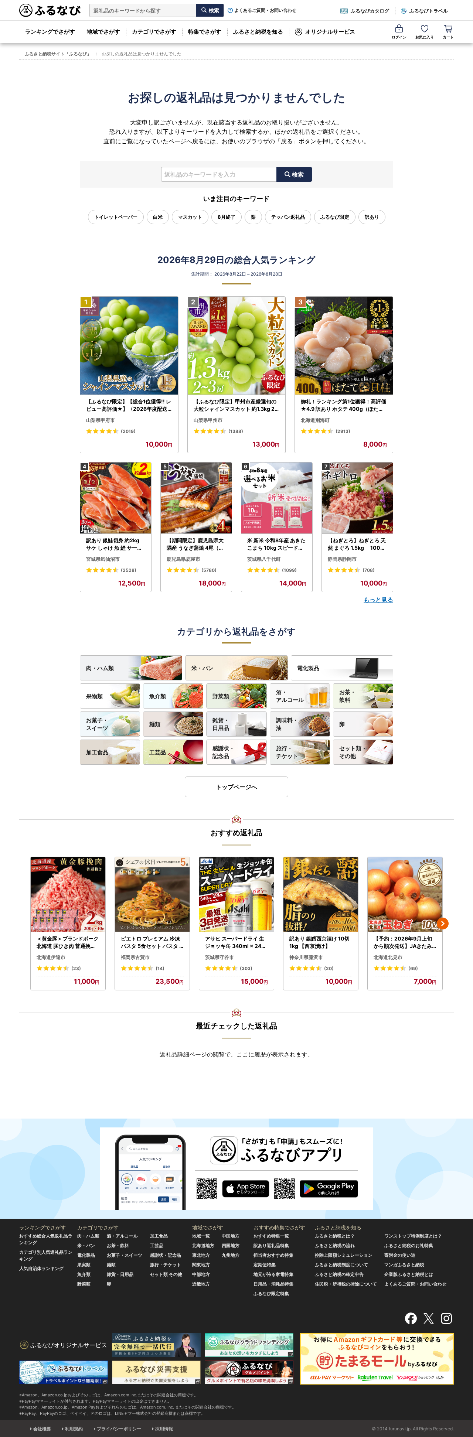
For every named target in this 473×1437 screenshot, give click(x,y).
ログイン (399, 37)
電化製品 (308, 668)
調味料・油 (287, 724)
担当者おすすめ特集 (273, 1255)
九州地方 (230, 1255)
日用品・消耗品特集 (273, 1284)
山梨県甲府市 (100, 420)
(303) (246, 968)
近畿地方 (201, 1284)
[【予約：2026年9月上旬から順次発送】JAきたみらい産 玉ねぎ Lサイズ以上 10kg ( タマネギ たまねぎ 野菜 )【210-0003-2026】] (405, 894)
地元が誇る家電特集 (273, 1274)
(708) (369, 570)
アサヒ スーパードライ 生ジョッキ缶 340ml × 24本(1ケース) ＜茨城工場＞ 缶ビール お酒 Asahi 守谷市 (235, 942)
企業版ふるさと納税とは (408, 1274)
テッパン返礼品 (288, 217)
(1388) (235, 431)
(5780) (209, 570)
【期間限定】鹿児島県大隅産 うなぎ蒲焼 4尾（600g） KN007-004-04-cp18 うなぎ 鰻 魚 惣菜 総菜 (196, 544)
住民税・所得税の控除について (346, 1284)
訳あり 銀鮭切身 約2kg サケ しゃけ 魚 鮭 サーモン (114, 544)
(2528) (128, 570)
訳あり (372, 217)
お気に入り (424, 37)
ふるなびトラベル (428, 11)
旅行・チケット (287, 752)
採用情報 (164, 1428)
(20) (329, 968)
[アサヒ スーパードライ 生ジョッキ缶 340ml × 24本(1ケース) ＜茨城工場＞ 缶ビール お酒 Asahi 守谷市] (236, 894)
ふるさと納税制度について (341, 1264)
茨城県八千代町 (264, 559)
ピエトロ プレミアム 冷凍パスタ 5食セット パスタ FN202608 (151, 942)
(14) (160, 968)
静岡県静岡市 (342, 559)
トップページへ (236, 787)
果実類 (84, 1264)
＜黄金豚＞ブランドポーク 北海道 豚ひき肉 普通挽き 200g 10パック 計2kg (68, 942)
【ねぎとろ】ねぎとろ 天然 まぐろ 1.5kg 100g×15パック (357, 544)
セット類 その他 (166, 1274)
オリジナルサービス (330, 31)
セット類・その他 (353, 752)
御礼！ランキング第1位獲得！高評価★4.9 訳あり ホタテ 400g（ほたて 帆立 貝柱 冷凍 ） (343, 405)
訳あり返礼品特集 (271, 1245)
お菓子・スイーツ (97, 724)
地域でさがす (103, 31)
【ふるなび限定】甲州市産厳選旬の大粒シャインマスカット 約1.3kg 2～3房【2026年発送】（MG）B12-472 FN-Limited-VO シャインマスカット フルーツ (236, 405)
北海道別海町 (315, 420)
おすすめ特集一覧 (271, 1236)
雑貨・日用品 (220, 724)
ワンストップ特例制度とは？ (413, 1236)
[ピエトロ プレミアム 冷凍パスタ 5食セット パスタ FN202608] (152, 894)
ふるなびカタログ (370, 11)
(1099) (289, 570)
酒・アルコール (290, 696)
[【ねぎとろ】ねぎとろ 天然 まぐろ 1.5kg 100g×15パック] (357, 498)
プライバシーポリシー (119, 1428)
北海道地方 (203, 1245)
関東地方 (201, 1264)
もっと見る (378, 599)
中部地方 (201, 1274)
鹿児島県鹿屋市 (183, 559)
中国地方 (230, 1236)
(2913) (343, 431)
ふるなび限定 (334, 217)
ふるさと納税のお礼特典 (408, 1245)
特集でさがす (204, 31)
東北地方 (201, 1255)
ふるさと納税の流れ (335, 1245)
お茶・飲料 (347, 696)
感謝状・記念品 (223, 752)
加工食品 (97, 752)
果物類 (94, 696)
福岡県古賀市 (135, 957)
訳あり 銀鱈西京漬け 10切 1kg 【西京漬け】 (319, 942)
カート (448, 37)
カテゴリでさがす (154, 31)
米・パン (202, 668)
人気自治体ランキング (41, 1268)
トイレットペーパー (115, 217)
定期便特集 (264, 1264)
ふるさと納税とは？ (335, 1236)
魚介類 (157, 696)
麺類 (154, 724)
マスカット (190, 217)
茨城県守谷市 (219, 957)
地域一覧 (201, 1236)
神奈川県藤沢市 (306, 957)
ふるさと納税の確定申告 (339, 1274)
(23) (76, 968)
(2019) (128, 431)
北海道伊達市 (51, 957)
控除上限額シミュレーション (343, 1255)
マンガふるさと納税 (404, 1264)
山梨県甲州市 (208, 420)
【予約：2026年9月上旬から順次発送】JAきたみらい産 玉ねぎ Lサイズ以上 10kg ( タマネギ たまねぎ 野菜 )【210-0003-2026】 (405, 942)
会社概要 (42, 1428)
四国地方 (230, 1245)
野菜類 (220, 696)
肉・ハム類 (100, 668)
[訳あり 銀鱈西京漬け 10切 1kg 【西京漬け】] (320, 894)
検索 (298, 174)
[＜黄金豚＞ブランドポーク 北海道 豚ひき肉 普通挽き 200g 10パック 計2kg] (68, 894)
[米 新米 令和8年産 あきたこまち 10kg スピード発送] (276, 498)
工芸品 (157, 752)
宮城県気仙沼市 (103, 559)
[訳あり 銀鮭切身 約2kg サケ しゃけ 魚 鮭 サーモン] (115, 498)
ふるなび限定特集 (271, 1293)
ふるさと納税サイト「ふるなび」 (58, 54)
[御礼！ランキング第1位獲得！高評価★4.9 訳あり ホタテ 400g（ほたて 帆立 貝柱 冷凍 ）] (344, 346)
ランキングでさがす (50, 31)
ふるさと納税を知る (258, 31)
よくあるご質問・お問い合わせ (265, 10)
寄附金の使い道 (399, 1255)
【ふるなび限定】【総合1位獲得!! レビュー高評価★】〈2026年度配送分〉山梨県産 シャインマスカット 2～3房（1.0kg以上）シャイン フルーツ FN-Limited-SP (128, 405)
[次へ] (443, 923)
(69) (413, 968)
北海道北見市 (388, 957)
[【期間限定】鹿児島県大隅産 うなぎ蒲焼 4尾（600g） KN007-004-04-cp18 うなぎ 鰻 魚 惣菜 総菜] (196, 498)
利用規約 (74, 1428)
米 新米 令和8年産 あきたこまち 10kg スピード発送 (276, 544)
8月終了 (226, 217)
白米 (158, 217)
